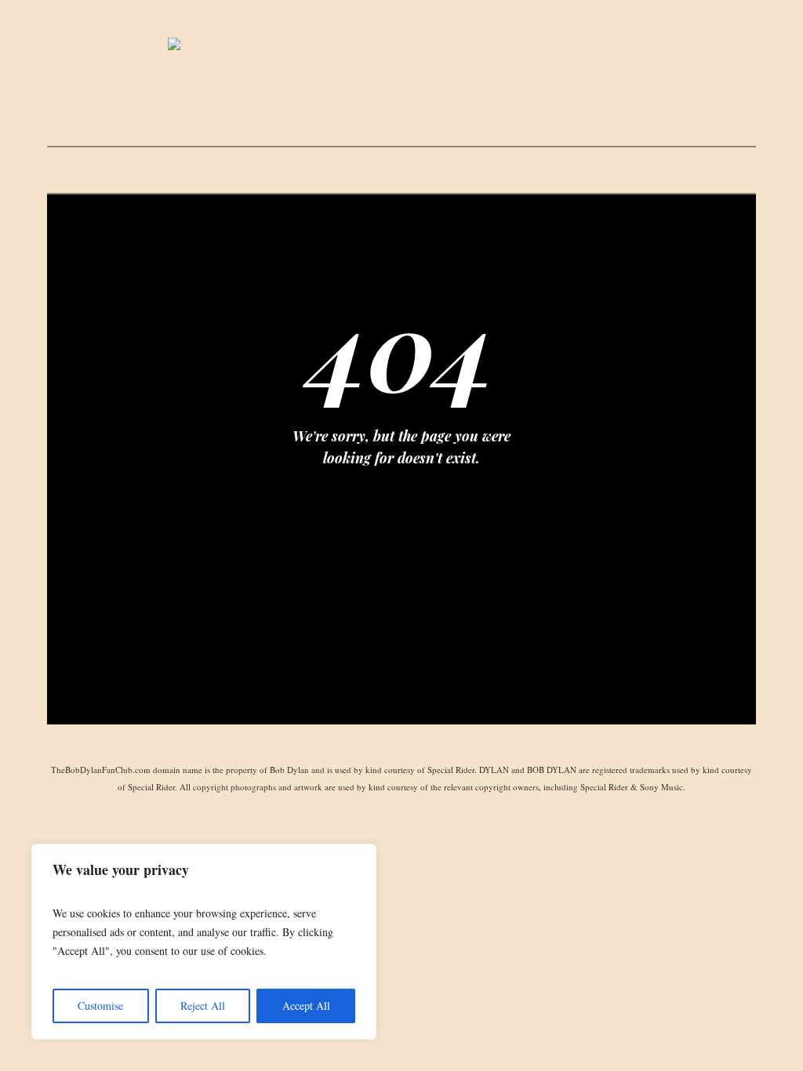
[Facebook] (400, 744)
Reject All (202, 1005)
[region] (203, 942)
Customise (100, 1005)
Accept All (306, 1005)
